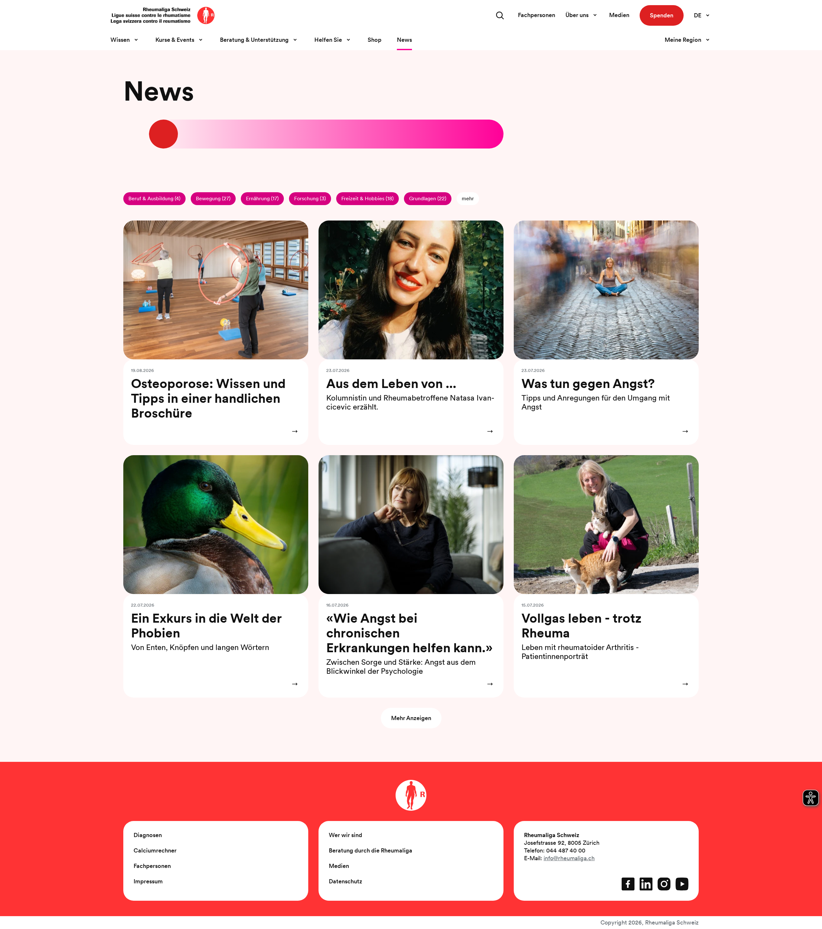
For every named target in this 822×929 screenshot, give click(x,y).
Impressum (148, 881)
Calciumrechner (155, 850)
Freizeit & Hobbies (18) (367, 198)
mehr (468, 198)
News (404, 39)
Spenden (661, 15)
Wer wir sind (345, 835)
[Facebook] (628, 884)
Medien (619, 15)
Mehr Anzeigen (411, 718)
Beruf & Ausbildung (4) (154, 198)
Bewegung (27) (213, 198)
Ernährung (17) (262, 198)
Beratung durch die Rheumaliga (370, 850)
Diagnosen (148, 835)
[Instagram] (664, 884)
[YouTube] (682, 884)
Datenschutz (345, 881)
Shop (374, 39)
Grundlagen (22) (427, 198)
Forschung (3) (310, 198)
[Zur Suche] (500, 15)
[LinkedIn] (646, 884)
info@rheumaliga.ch (569, 858)
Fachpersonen (536, 15)
